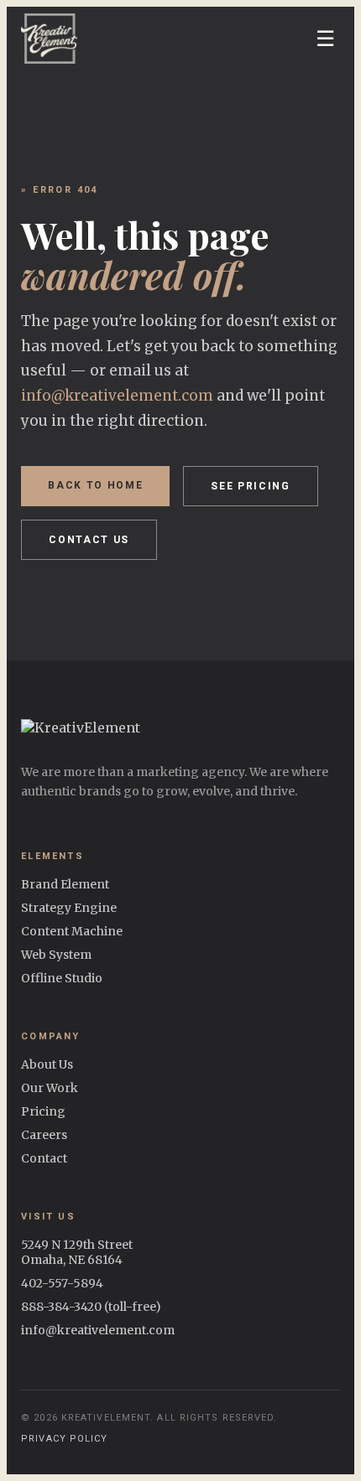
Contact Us (89, 540)
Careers (44, 1134)
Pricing (43, 1111)
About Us (47, 1064)
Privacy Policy (64, 1438)
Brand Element (65, 884)
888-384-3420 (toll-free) (91, 1306)
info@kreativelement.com (117, 395)
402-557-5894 (62, 1283)
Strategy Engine (69, 907)
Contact (44, 1158)
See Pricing (250, 486)
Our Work (49, 1087)
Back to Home (95, 485)
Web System (56, 954)
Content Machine (72, 931)
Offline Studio (61, 978)
